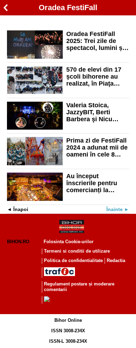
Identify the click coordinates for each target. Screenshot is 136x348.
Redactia (116, 260)
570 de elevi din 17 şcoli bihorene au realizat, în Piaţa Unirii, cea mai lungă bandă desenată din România (96, 76)
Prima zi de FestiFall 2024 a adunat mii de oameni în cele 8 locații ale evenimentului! (97, 147)
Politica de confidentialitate (73, 260)
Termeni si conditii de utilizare (77, 251)
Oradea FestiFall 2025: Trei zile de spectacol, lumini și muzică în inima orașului (95, 40)
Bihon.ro (18, 241)
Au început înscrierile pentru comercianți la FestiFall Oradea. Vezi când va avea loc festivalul (92, 183)
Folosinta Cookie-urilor (68, 241)
